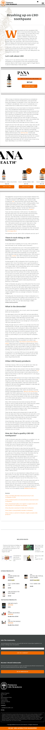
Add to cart (26, 186)
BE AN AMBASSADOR (22, 671)
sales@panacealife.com (7, 707)
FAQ (2, 696)
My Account (4, 694)
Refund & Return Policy (6, 697)
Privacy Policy (4, 698)
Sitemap (3, 703)
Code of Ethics (4, 700)
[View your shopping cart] (37, 2)
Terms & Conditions (5, 701)
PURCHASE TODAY (29, 86)
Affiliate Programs (5, 693)
